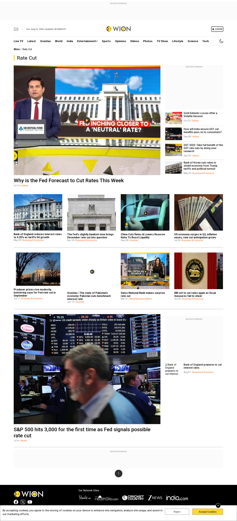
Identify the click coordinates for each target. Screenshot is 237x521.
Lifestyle (177, 41)
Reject (177, 511)
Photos (147, 41)
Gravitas (45, 41)
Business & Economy (203, 173)
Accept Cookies (208, 511)
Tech (205, 41)
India (70, 41)
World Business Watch (140, 299)
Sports (106, 41)
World (58, 41)
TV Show (162, 41)
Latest (31, 41)
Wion (17, 49)
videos (134, 41)
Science (193, 41)
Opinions (120, 41)
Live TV (18, 41)
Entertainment (86, 41)
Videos (24, 185)
